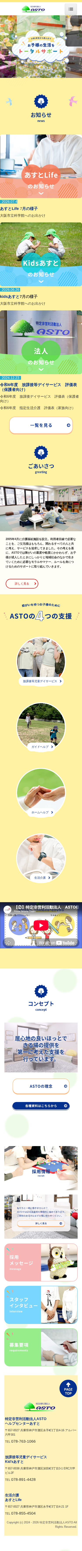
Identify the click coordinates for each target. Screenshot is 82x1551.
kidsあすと (10, 296)
